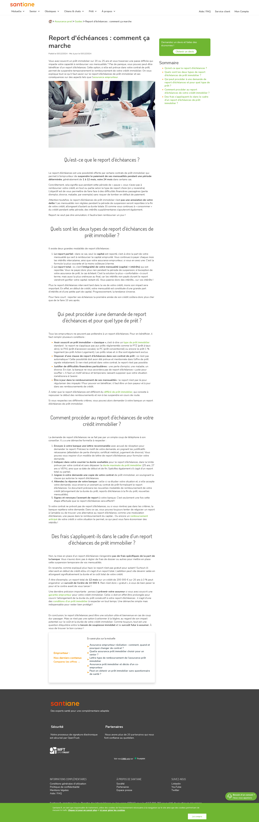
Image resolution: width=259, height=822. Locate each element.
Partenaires (123, 787)
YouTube (176, 787)
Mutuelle (16, 11)
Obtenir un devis (185, 51)
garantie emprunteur (60, 594)
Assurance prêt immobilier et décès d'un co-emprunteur (114, 666)
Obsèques (50, 11)
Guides (78, 21)
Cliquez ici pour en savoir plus (82, 810)
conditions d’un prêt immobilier (70, 601)
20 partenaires (135, 734)
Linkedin (176, 783)
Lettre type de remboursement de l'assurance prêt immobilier (118, 659)
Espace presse (124, 790)
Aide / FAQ (205, 11)
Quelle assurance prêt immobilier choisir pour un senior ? (117, 653)
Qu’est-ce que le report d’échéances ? (186, 68)
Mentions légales (59, 790)
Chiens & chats (72, 11)
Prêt (91, 11)
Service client (222, 11)
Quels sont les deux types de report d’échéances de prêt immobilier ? (185, 73)
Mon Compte (241, 11)
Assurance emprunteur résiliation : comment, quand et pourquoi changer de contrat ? (120, 646)
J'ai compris (197, 816)
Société (121, 783)
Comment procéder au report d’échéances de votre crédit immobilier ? (187, 91)
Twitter (175, 790)
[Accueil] (22, 4)
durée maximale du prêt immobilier (122, 465)
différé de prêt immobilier (118, 392)
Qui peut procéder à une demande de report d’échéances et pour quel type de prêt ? (187, 82)
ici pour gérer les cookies (112, 810)
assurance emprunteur (105, 77)
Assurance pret (63, 21)
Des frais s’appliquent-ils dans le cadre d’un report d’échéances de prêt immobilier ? (186, 100)
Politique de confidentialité (64, 787)
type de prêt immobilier (136, 342)
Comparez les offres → (67, 661)
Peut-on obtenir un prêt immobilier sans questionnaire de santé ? (120, 672)
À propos (107, 11)
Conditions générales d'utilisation (68, 783)
